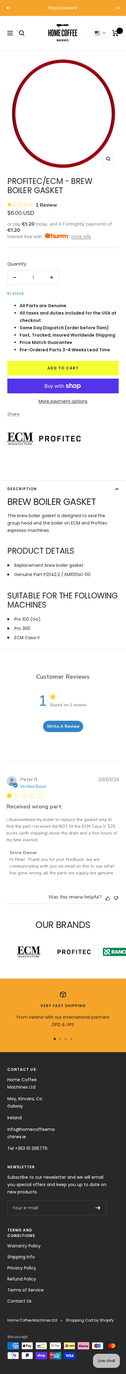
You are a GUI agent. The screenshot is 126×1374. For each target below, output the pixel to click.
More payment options (63, 401)
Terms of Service (25, 1290)
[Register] (98, 1208)
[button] (100, 33)
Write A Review (63, 726)
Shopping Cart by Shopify (90, 1320)
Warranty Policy (24, 1246)
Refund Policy (21, 1279)
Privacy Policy (21, 1268)
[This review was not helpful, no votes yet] (116, 897)
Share (13, 414)
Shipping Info (21, 1257)
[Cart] (115, 33)
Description (22, 488)
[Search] (21, 33)
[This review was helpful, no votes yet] (108, 897)
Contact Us (19, 1301)
